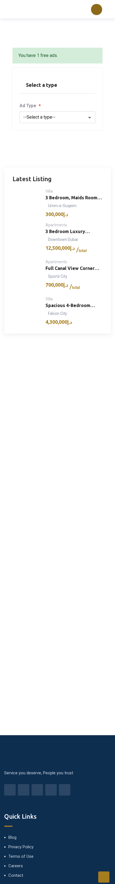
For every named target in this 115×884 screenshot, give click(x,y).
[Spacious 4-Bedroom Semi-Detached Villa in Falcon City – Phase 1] (26, 311)
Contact (15, 875)
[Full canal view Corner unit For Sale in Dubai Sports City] (26, 275)
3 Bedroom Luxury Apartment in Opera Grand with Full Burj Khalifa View (67, 232)
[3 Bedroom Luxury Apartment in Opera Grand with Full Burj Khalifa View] (26, 238)
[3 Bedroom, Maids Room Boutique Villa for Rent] (26, 203)
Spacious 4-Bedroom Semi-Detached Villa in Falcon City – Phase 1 (70, 306)
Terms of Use (20, 856)
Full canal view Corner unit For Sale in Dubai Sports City (70, 269)
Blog (12, 837)
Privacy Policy (20, 846)
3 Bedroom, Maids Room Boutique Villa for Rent (71, 198)
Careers (15, 865)
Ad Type (30, 106)
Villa (49, 191)
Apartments (56, 225)
